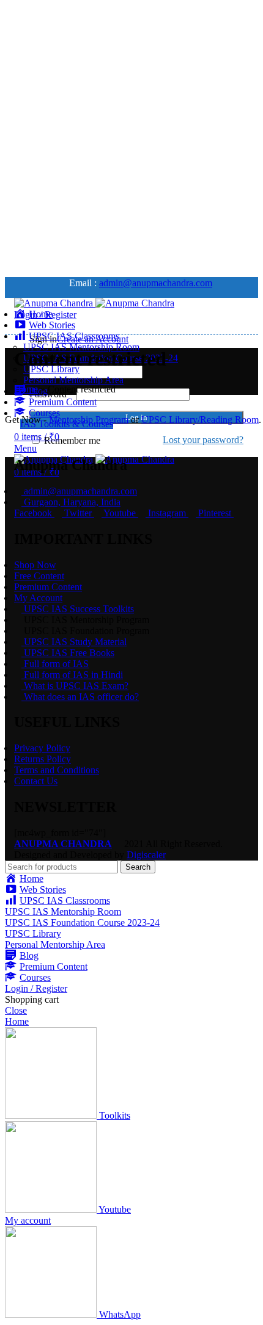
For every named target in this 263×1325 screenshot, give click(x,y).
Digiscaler (146, 855)
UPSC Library (33, 933)
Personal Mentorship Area (73, 380)
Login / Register (36, 988)
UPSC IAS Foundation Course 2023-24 (82, 922)
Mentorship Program (88, 419)
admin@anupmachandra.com (155, 283)
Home (26, 389)
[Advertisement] (131, 136)
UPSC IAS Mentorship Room (81, 347)
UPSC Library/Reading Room (200, 419)
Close (16, 1010)
